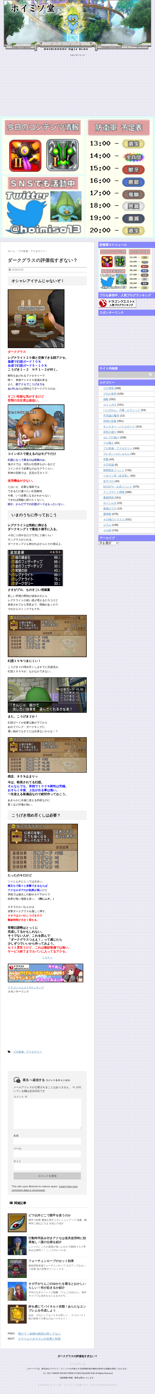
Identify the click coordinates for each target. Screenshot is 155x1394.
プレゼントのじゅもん (116, 453)
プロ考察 (108, 388)
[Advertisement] (77, 83)
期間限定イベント (113, 470)
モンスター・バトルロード (119, 426)
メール (17, 1148)
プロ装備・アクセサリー (27, 1051)
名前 (16, 1135)
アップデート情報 (113, 492)
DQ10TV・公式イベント (117, 486)
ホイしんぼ (109, 502)
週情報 (107, 513)
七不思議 (108, 464)
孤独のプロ (109, 508)
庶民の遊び (109, 431)
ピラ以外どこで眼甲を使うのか (50, 1215)
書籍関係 (108, 497)
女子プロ (108, 481)
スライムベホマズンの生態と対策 (39, 1338)
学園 (105, 459)
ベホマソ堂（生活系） (116, 475)
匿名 (26, 1080)
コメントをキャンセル (58, 1080)
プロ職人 (108, 442)
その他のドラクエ (113, 519)
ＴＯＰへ (47, 957)
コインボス (109, 404)
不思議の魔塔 (111, 415)
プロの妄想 (109, 393)
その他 (107, 530)
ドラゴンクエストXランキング (26, 987)
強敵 (105, 399)
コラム (107, 524)
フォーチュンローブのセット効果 (51, 1260)
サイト (17, 1161)
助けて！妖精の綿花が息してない (39, 1333)
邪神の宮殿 (109, 421)
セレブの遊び (111, 437)
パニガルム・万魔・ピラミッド (121, 410)
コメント (20, 1096)
